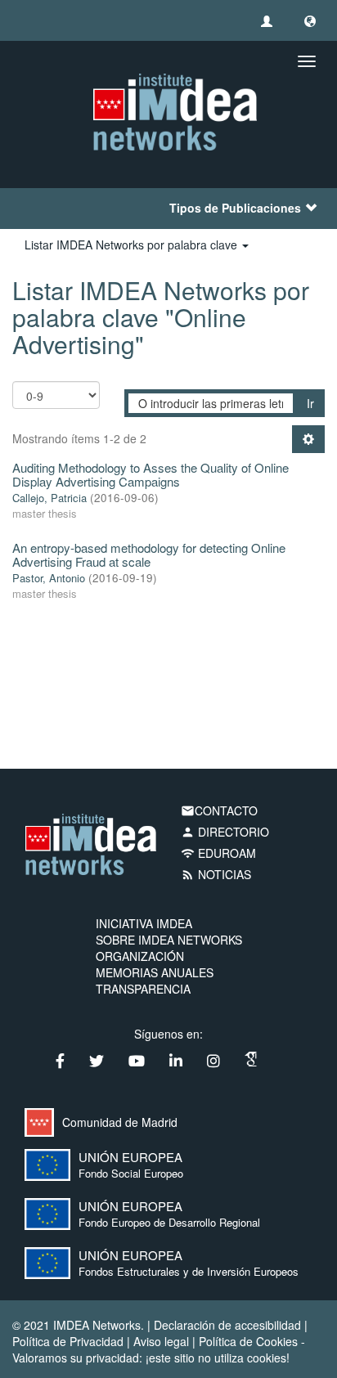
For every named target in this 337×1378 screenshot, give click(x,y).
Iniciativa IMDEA (144, 923)
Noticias (216, 874)
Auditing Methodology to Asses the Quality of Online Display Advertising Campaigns (150, 474)
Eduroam (218, 853)
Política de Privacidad (68, 1341)
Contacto (219, 810)
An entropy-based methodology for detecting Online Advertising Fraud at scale (148, 554)
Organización (140, 956)
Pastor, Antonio (48, 578)
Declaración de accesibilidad (227, 1325)
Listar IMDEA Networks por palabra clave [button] (132, 244)
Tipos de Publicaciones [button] (235, 208)
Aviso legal (161, 1341)
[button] (310, 20)
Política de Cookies (248, 1341)
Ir (310, 403)
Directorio (225, 832)
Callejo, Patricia (49, 497)
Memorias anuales (154, 972)
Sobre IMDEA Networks (169, 939)
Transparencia (143, 989)
